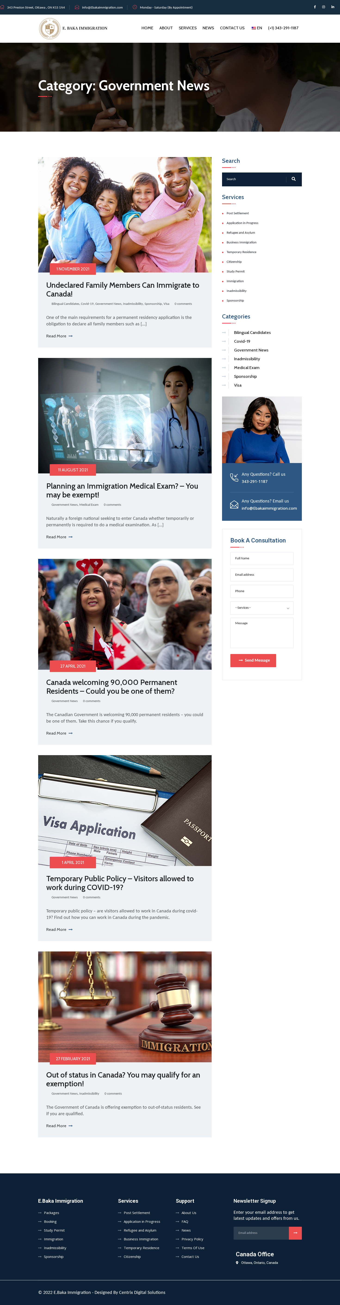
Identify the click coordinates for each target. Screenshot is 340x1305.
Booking (50, 1221)
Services (188, 27)
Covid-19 (87, 304)
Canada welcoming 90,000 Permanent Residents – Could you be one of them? (111, 686)
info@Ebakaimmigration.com (102, 7)
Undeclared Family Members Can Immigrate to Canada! (122, 289)
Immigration (235, 281)
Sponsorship (153, 304)
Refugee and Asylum (241, 233)
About (166, 27)
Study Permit (236, 271)
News (208, 27)
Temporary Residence (241, 252)
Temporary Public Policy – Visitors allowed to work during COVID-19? (120, 883)
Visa (166, 304)
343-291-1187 (255, 481)
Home (147, 27)
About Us (189, 1212)
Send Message (257, 660)
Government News (108, 304)
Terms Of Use (193, 1247)
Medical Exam (89, 505)
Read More (56, 336)
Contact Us (232, 27)
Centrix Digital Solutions (142, 1292)
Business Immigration (242, 242)
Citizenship (234, 262)
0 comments (183, 304)
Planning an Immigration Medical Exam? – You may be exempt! (122, 490)
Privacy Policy (192, 1239)
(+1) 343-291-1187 (283, 27)
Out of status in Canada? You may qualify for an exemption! (123, 1079)
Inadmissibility (133, 304)
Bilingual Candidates (65, 304)
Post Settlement (238, 213)
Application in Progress (242, 223)
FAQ (185, 1221)
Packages (51, 1212)
